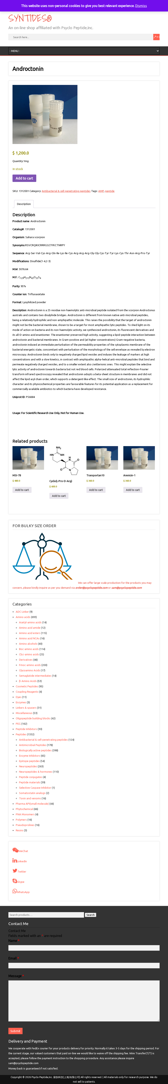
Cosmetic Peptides (27, 686)
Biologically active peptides (35, 750)
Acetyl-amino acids (30, 622)
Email (13, 958)
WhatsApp (23, 892)
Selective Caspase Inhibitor (35, 787)
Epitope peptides (29, 761)
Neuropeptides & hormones (35, 771)
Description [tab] (24, 203)
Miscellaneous (24, 713)
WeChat (23, 851)
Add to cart (24, 178)
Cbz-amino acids (29, 654)
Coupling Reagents (27, 691)
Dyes (19, 697)
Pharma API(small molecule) (32, 803)
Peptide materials (29, 782)
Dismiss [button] (141, 6)
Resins (19, 830)
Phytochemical (24, 809)
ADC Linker (22, 611)
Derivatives (26, 659)
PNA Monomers (25, 814)
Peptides (21, 734)
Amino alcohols (28, 643)
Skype (20, 881)
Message (16, 976)
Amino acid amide (29, 627)
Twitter (21, 871)
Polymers (21, 819)
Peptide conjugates (30, 777)
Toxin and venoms (30, 798)
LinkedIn (22, 861)
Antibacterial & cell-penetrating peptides (66, 191)
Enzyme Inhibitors (29, 755)
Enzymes (21, 702)
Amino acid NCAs (29, 638)
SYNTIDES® (29, 18)
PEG (18, 723)
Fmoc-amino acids (30, 665)
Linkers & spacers (26, 707)
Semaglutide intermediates (35, 675)
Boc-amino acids (29, 649)
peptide (110, 191)
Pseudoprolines (25, 825)
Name (13, 940)
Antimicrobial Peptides (32, 745)
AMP (101, 191)
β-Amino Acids (28, 681)
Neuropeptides (28, 766)
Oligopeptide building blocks (33, 718)
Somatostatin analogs (32, 793)
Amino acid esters (29, 633)
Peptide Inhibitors (26, 729)
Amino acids (23, 617)
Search (90, 914)
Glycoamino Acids (29, 670)
